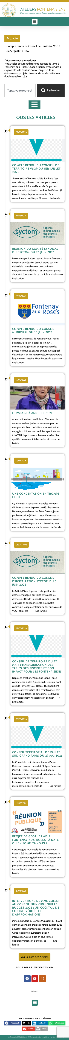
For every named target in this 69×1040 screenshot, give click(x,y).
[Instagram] (42, 978)
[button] (35, 21)
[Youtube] (34, 978)
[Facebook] (27, 978)
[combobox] (20, 90)
